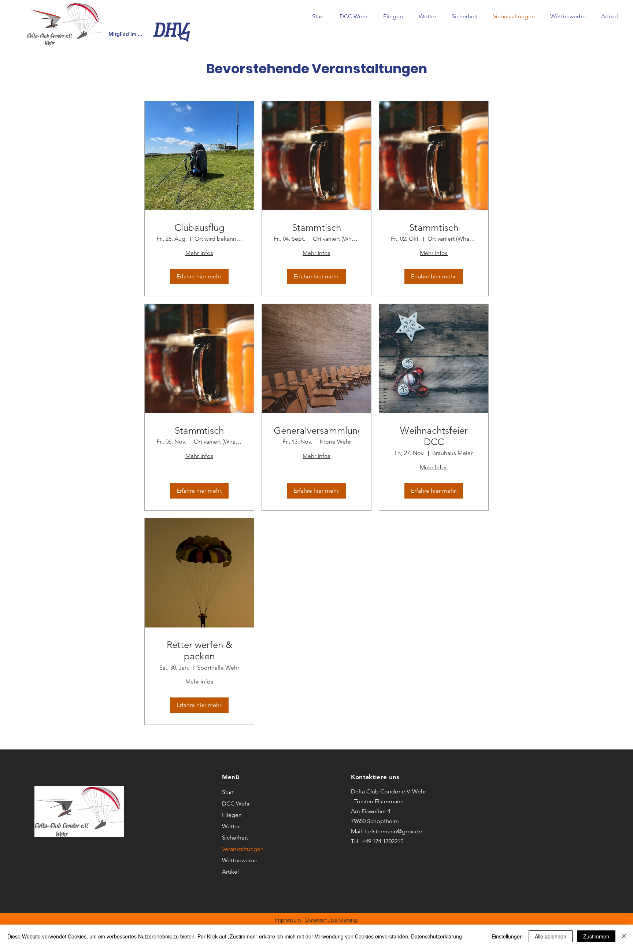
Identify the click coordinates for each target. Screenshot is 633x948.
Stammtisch (316, 227)
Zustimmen (596, 936)
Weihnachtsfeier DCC (434, 436)
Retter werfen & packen (199, 650)
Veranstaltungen (243, 848)
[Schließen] (624, 936)
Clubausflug (199, 227)
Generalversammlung (316, 430)
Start (228, 792)
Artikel (230, 871)
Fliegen (232, 814)
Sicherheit (235, 837)
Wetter (231, 826)
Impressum (288, 919)
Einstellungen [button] (507, 936)
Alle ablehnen (550, 936)
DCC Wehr (236, 803)
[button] (353, 16)
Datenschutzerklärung (331, 919)
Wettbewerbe (240, 860)
